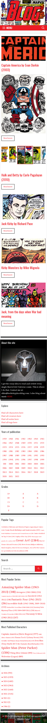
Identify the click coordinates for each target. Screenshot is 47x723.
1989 (17, 455)
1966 (5, 443)
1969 (23, 443)
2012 (42, 468)
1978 (36, 447)
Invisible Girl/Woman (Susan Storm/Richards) (17, 641)
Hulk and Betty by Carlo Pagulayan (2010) (21, 177)
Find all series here (10, 419)
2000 (11, 464)
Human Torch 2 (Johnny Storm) (29, 638)
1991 (30, 455)
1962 (23, 439)
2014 (11, 472)
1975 (17, 447)
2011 (36, 468)
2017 (30, 472)
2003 (30, 464)
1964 (36, 439)
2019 (42, 472)
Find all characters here (12, 413)
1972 (42, 443)
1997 (30, 459)
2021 (11, 476)
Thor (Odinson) (39, 653)
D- (38, 506)
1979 (42, 447)
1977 (30, 447)
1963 (30, 439)
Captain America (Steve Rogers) (19, 634)
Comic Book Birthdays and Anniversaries (22, 530)
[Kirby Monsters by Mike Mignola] (23, 261)
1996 (23, 459)
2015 (17, 472)
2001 (17, 464)
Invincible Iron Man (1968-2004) (20, 607)
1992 (36, 455)
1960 (11, 439)
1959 (5, 439)
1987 (5, 455)
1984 (30, 451)
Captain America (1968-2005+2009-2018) (14, 596)
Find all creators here (11, 416)
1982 (17, 451)
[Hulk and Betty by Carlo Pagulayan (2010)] (23, 168)
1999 (42, 459)
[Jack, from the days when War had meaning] (23, 305)
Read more (8, 138)
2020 (5, 476)
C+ (9, 502)
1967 (11, 443)
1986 (42, 451)
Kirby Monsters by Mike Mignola (20, 267)
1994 (5, 459)
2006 (5, 468)
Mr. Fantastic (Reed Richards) (30, 644)
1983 (23, 451)
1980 (5, 451)
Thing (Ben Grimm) (21, 653)
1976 (23, 447)
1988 (11, 455)
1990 (23, 455)
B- (38, 498)
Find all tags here (9, 422)
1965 (42, 439)
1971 (36, 443)
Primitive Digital (23, 719)
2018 (36, 472)
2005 (42, 464)
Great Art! (27, 540)
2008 (17, 468)
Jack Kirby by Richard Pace (17, 223)
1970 (30, 443)
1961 (17, 439)
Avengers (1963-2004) (28, 592)
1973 (5, 447)
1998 (36, 459)
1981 (11, 451)
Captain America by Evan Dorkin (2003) (20, 67)
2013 (5, 472)
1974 (11, 447)
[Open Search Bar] (43, 27)
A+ (8, 493)
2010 (30, 468)
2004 (36, 464)
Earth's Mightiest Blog (17, 716)
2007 (11, 468)
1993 (42, 455)
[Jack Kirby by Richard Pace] (23, 217)
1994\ (11, 459)
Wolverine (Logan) (12, 656)
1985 (36, 451)
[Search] (38, 569)
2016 (23, 472)
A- (38, 493)
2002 (23, 464)
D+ (8, 506)
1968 (17, 443)
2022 (17, 476)
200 (4, 464)
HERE (9, 396)
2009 (23, 468)
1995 (17, 459)
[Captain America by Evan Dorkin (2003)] (23, 58)
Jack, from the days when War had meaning (21, 314)
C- (38, 502)
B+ (9, 498)
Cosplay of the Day (23, 537)
